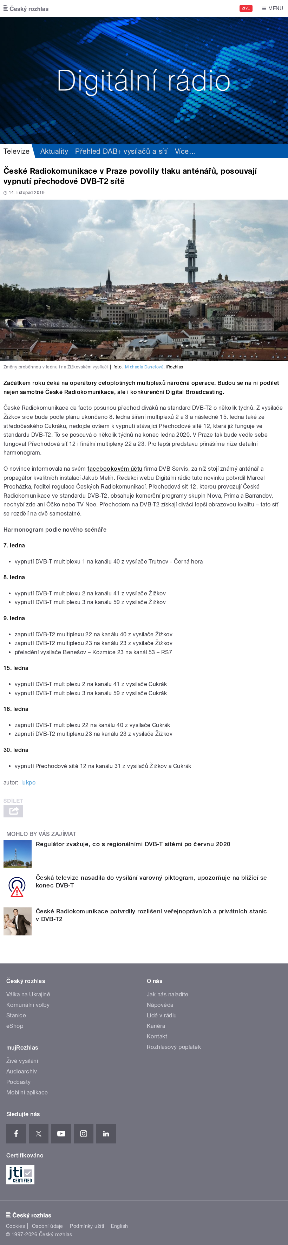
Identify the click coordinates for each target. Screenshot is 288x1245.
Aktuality (54, 151)
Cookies (15, 1226)
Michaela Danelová (144, 367)
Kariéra (156, 1026)
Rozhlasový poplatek (174, 1047)
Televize (17, 151)
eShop (14, 1026)
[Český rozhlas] (26, 8)
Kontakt (157, 1036)
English (119, 1226)
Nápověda (160, 1005)
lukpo (28, 782)
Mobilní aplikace (27, 1092)
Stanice (16, 1015)
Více (185, 151)
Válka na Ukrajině (28, 994)
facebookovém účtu (114, 468)
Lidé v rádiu (162, 1015)
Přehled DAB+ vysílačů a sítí (121, 151)
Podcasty (18, 1082)
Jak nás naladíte (168, 994)
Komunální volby (28, 1005)
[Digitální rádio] (144, 80)
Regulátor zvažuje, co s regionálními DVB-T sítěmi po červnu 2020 (133, 844)
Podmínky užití (87, 1226)
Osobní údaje (47, 1226)
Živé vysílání (22, 1061)
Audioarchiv (21, 1071)
